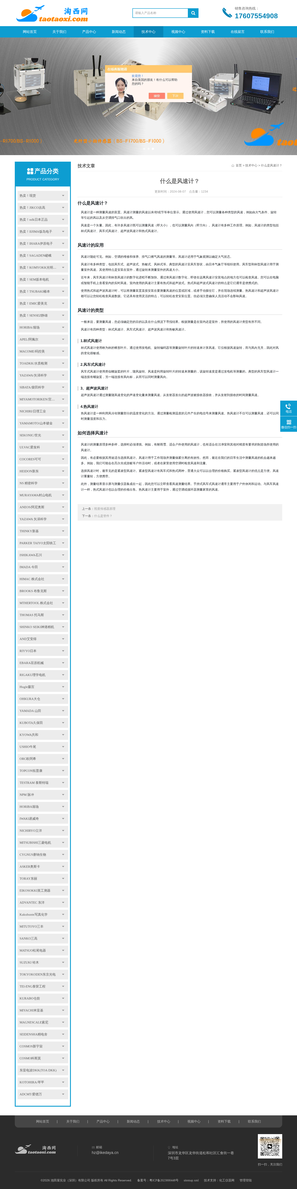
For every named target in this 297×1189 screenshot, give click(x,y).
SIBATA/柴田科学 (32, 387)
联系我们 (267, 32)
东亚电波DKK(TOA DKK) (38, 1070)
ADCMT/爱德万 (31, 1094)
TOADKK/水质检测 (33, 363)
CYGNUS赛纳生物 (33, 854)
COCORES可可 (30, 459)
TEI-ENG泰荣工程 (32, 986)
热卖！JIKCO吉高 (32, 207)
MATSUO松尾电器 (33, 950)
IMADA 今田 (29, 567)
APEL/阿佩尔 (29, 339)
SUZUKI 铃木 (29, 962)
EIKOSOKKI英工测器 (35, 890)
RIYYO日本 (28, 651)
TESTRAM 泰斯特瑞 (34, 782)
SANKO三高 (28, 938)
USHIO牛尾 (28, 747)
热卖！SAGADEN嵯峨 (36, 255)
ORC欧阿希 (28, 758)
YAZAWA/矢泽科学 (33, 375)
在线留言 (238, 32)
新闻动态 (119, 32)
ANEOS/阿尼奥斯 (32, 507)
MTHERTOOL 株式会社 (36, 603)
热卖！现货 (28, 195)
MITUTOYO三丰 (31, 926)
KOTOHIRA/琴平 (32, 1082)
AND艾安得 (28, 639)
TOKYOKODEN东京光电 (38, 974)
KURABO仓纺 (30, 998)
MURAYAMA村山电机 (36, 495)
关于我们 (59, 32)
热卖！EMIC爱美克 (33, 303)
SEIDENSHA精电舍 (33, 1034)
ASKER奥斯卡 (30, 866)
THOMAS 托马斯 (32, 615)
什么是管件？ (103, 516)
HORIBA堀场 (29, 806)
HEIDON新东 (29, 471)
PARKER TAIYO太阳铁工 (38, 543)
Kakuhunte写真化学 (34, 914)
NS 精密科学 (29, 483)
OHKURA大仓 (30, 699)
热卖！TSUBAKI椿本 (35, 291)
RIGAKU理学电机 (32, 675)
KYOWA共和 (29, 735)
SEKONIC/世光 (30, 435)
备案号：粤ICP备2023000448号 (158, 1180)
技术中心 (148, 32)
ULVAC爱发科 (30, 447)
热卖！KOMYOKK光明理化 (40, 267)
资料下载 (208, 32)
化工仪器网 (226, 1180)
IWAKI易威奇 (29, 818)
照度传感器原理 (104, 508)
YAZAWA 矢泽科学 (33, 519)
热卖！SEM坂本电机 (34, 279)
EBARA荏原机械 (32, 663)
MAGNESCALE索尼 (34, 1022)
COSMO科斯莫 (30, 1058)
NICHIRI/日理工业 (33, 411)
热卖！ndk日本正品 (34, 219)
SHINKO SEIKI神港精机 (37, 627)
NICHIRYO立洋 (31, 830)
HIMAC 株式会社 (32, 579)
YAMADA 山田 (30, 711)
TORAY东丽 (28, 878)
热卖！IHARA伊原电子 (36, 243)
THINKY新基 (29, 531)
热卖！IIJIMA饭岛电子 (36, 231)
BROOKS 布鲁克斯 (33, 591)
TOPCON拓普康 (31, 770)
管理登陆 (246, 1180)
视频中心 (178, 32)
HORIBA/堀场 (30, 327)
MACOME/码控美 (32, 351)
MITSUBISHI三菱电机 (35, 842)
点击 (63, 196)
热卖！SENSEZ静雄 (34, 315)
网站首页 (30, 32)
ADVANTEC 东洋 (32, 902)
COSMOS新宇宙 (31, 1046)
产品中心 (89, 32)
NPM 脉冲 (27, 794)
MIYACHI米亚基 (31, 1010)
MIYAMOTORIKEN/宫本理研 (40, 399)
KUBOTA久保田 (31, 723)
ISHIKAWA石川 (31, 555)
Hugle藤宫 (27, 687)
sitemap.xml (191, 1180)
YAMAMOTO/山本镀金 (36, 423)
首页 (239, 165)
